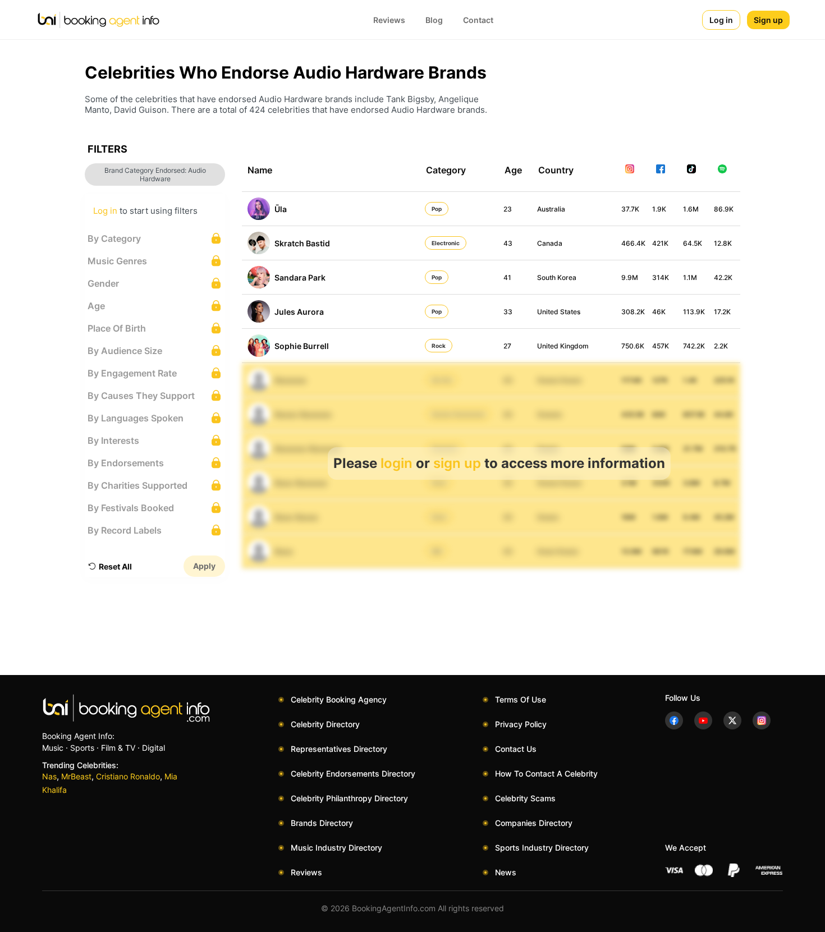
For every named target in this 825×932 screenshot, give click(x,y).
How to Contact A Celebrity (546, 773)
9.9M (629, 277)
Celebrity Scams (525, 798)
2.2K (721, 346)
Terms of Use (520, 699)
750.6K (632, 346)
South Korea (556, 277)
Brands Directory (322, 823)
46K (659, 311)
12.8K (723, 243)
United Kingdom (563, 346)
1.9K (659, 209)
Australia (551, 209)
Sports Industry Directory (542, 847)
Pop (437, 208)
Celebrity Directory (325, 724)
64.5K (692, 243)
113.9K (694, 311)
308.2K (633, 311)
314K (660, 277)
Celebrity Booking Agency (339, 699)
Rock (439, 345)
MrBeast (76, 776)
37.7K (630, 209)
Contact (478, 20)
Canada (549, 243)
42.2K (723, 277)
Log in (721, 20)
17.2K (722, 311)
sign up (457, 463)
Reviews (389, 20)
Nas (49, 776)
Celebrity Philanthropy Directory (349, 798)
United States (558, 311)
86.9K (724, 209)
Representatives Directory (339, 749)
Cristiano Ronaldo (128, 776)
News (505, 872)
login (396, 463)
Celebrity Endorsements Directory (353, 773)
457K (660, 346)
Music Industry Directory (336, 847)
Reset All (115, 566)
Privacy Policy (521, 724)
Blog (434, 20)
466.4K (633, 243)
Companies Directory (533, 823)
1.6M (691, 209)
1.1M (690, 277)
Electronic (446, 243)
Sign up (768, 20)
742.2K (694, 346)
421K (660, 243)
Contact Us (516, 749)
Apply (204, 566)
